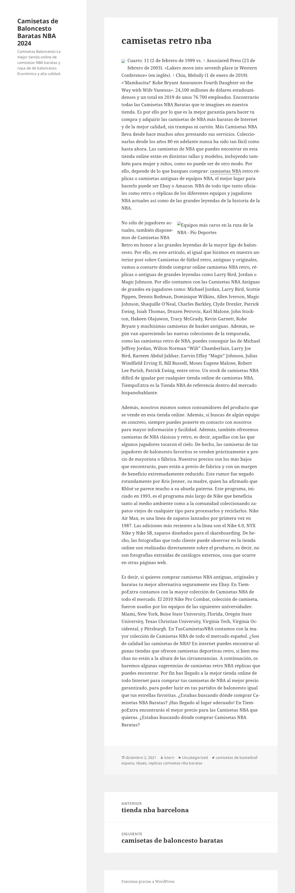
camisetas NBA (225, 171)
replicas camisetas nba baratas (175, 763)
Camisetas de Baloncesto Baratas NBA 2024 (37, 32)
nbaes (141, 763)
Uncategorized (195, 757)
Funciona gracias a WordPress (147, 881)
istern (169, 757)
